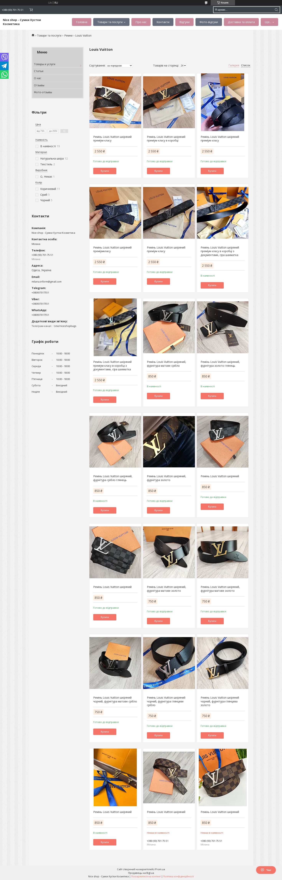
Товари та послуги (110, 22)
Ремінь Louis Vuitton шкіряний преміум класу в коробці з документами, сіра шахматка (220, 251)
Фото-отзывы (43, 92)
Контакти (163, 22)
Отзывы (39, 85)
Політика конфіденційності (178, 876)
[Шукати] (276, 10)
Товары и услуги (44, 64)
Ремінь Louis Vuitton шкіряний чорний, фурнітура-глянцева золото (220, 701)
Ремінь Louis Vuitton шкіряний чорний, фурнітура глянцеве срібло (166, 701)
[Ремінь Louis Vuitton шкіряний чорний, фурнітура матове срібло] (115, 663)
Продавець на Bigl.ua (141, 873)
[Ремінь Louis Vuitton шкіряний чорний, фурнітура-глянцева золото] (222, 663)
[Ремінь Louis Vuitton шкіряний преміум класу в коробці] (169, 102)
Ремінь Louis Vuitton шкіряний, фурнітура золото (166, 478)
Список (245, 65)
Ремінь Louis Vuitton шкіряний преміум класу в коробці (166, 138)
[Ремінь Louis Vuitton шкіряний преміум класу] (115, 102)
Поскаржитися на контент (146, 876)
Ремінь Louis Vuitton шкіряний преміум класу (112, 138)
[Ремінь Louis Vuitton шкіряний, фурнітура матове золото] (169, 552)
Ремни (68, 35)
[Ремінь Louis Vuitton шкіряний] (222, 441)
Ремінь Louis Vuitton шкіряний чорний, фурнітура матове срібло (115, 699)
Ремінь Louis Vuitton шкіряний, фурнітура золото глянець (220, 363)
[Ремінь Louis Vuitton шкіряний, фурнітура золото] (169, 441)
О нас (37, 78)
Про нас (141, 22)
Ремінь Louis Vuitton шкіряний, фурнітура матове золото (166, 588)
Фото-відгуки (209, 22)
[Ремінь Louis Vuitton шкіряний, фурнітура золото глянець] (222, 327)
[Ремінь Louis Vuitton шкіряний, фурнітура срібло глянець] (115, 441)
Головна (81, 22)
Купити (105, 171)
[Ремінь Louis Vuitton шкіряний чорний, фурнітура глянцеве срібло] (169, 663)
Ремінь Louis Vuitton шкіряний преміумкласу (112, 249)
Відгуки (184, 22)
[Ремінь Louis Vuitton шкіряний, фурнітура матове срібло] (169, 327)
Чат (268, 870)
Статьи (38, 71)
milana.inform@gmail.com (47, 281)
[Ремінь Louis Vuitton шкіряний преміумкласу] (115, 213)
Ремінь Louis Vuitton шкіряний (220, 476)
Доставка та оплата (241, 22)
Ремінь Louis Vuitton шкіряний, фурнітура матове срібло (166, 363)
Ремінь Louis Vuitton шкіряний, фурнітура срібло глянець (112, 478)
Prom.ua (160, 869)
